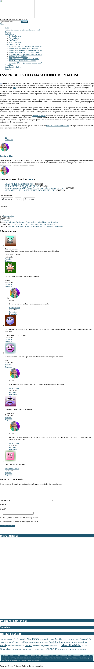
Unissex (72, 648)
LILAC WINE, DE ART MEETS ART (19, 184)
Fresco (86, 642)
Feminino (53, 642)
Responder (8, 261)
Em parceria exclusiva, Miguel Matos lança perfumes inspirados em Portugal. (36, 226)
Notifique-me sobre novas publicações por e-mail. (21, 522)
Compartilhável (86, 639)
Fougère (80, 642)
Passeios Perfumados (33, 649)
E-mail (3, 509)
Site (1, 513)
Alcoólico (3, 639)
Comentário (5, 501)
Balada (52, 639)
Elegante (29, 222)
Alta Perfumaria (19, 639)
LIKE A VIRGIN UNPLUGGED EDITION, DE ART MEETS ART (30, 190)
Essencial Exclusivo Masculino (57, 126)
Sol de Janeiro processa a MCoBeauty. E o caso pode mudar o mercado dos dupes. (34, 188)
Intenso (28, 645)
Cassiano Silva (6, 156)
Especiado (35, 642)
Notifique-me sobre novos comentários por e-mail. (21, 518)
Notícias (84, 646)
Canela (64, 639)
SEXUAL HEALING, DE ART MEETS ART (22, 186)
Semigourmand (62, 649)
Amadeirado (10, 222)
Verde (79, 649)
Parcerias (24, 649)
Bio (6, 138)
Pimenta (42, 649)
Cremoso (9, 642)
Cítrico (15, 642)
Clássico (77, 639)
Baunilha (58, 639)
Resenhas (5, 220)
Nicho (77, 645)
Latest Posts (9, 140)
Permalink (8, 259)
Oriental (4, 649)
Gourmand (10, 645)
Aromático (45, 639)
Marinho (58, 645)
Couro (2, 642)
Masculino (46, 222)
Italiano (36, 645)
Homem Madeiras (39, 116)
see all (31, 179)
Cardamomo (20, 222)
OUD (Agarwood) (14, 649)
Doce (21, 642)
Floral (62, 642)
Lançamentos (45, 645)
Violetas (83, 649)
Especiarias (37, 222)
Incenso (18, 646)
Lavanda (53, 646)
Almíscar (10, 639)
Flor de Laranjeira (71, 642)
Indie (22, 645)
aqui (14, 88)
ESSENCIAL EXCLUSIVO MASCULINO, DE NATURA (33, 224)
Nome (3, 505)
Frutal (3, 645)
